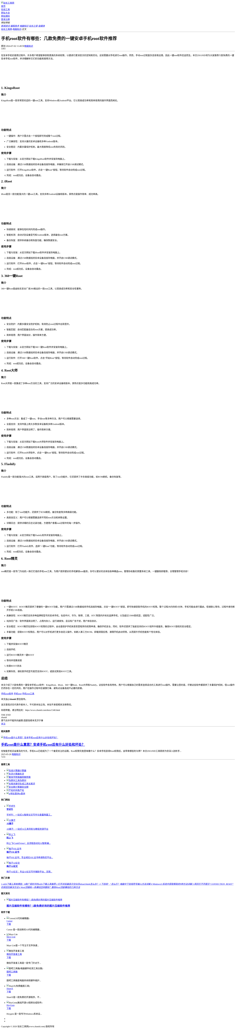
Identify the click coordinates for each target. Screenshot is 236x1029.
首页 (3, 6)
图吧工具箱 (12, 972)
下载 (9, 924)
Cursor (9, 921)
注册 (7, 19)
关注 (3, 724)
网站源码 (5, 16)
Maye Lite (11, 937)
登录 (3, 19)
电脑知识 (17, 29)
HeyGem (10, 1005)
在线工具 (5, 9)
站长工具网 (6, 29)
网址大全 (5, 13)
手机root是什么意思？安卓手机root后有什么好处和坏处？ (43, 744)
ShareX (10, 988)
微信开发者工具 (14, 954)
